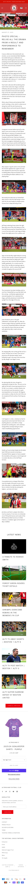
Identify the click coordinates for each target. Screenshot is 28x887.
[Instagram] (9, 791)
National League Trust (8, 850)
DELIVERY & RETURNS (7, 827)
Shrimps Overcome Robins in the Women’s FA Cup (12, 613)
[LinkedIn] (17, 791)
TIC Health (4, 858)
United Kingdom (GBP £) (7, 865)
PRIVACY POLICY (6, 824)
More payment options (14, 774)
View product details (14, 779)
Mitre (3, 855)
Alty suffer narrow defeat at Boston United (13, 695)
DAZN (3, 847)
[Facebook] (2, 791)
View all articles (14, 705)
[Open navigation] (2, 8)
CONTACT (4, 822)
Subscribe (7, 812)
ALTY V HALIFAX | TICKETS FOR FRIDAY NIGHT (14, 1)
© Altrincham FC (14, 870)
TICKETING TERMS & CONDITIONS (11, 833)
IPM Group (5, 852)
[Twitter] (6, 791)
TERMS (3, 830)
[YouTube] (13, 791)
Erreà (3, 844)
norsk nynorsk (21, 865)
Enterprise (4, 842)
